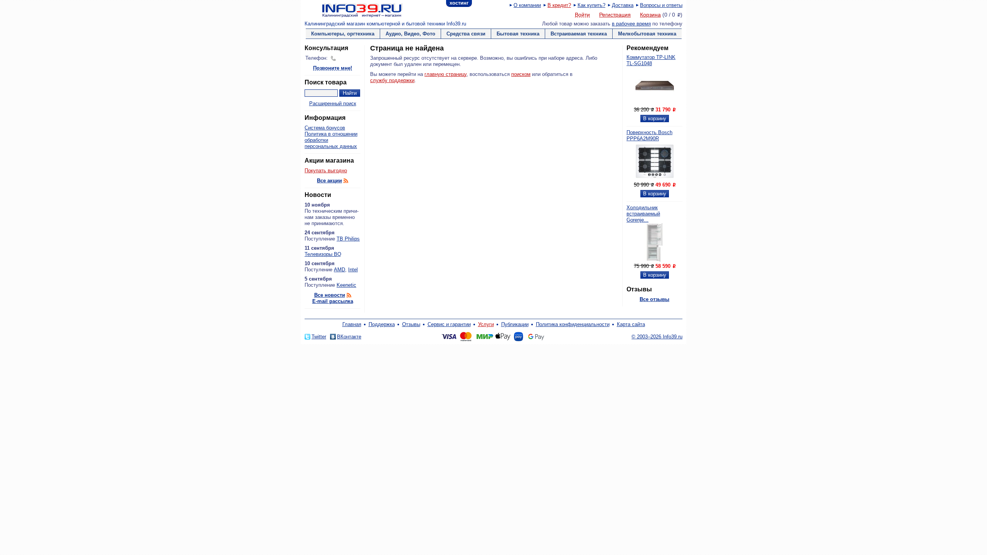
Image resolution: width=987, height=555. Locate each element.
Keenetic (346, 285)
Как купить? (591, 5)
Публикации (515, 324)
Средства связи (465, 34)
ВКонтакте (349, 337)
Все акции (329, 180)
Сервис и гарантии (449, 324)
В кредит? (559, 5)
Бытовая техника (518, 34)
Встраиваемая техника (579, 34)
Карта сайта (631, 324)
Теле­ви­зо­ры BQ (323, 254)
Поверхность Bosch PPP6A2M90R (649, 135)
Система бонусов (325, 128)
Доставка (622, 5)
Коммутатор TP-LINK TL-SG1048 (651, 60)
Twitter (319, 337)
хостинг (459, 3)
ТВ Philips (348, 239)
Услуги (486, 324)
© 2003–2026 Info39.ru (657, 337)
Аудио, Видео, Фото (410, 34)
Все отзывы (654, 299)
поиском (521, 74)
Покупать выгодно (326, 170)
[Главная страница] (353, 9)
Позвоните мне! (332, 68)
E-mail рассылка (332, 301)
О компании (527, 5)
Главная (351, 324)
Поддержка (382, 324)
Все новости (329, 295)
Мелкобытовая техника (647, 34)
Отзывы (411, 324)
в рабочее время (631, 24)
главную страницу (445, 74)
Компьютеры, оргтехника (342, 34)
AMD (339, 269)
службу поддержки (392, 80)
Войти (582, 15)
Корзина (650, 15)
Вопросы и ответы (661, 5)
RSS (346, 180)
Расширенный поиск (332, 103)
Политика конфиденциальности (573, 324)
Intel (353, 269)
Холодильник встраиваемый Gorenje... (643, 214)
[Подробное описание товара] (654, 103)
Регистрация (615, 15)
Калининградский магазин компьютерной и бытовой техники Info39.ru (385, 24)
